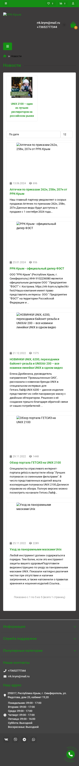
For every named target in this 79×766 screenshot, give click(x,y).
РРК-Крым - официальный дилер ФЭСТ (37, 268)
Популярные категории (23, 650)
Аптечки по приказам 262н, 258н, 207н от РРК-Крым (38, 191)
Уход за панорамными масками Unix (36, 549)
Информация (14, 626)
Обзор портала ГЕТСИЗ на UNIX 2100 (35, 462)
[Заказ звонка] (70, 754)
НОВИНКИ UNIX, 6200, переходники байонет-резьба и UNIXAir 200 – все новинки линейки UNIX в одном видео (36, 363)
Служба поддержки (20, 638)
